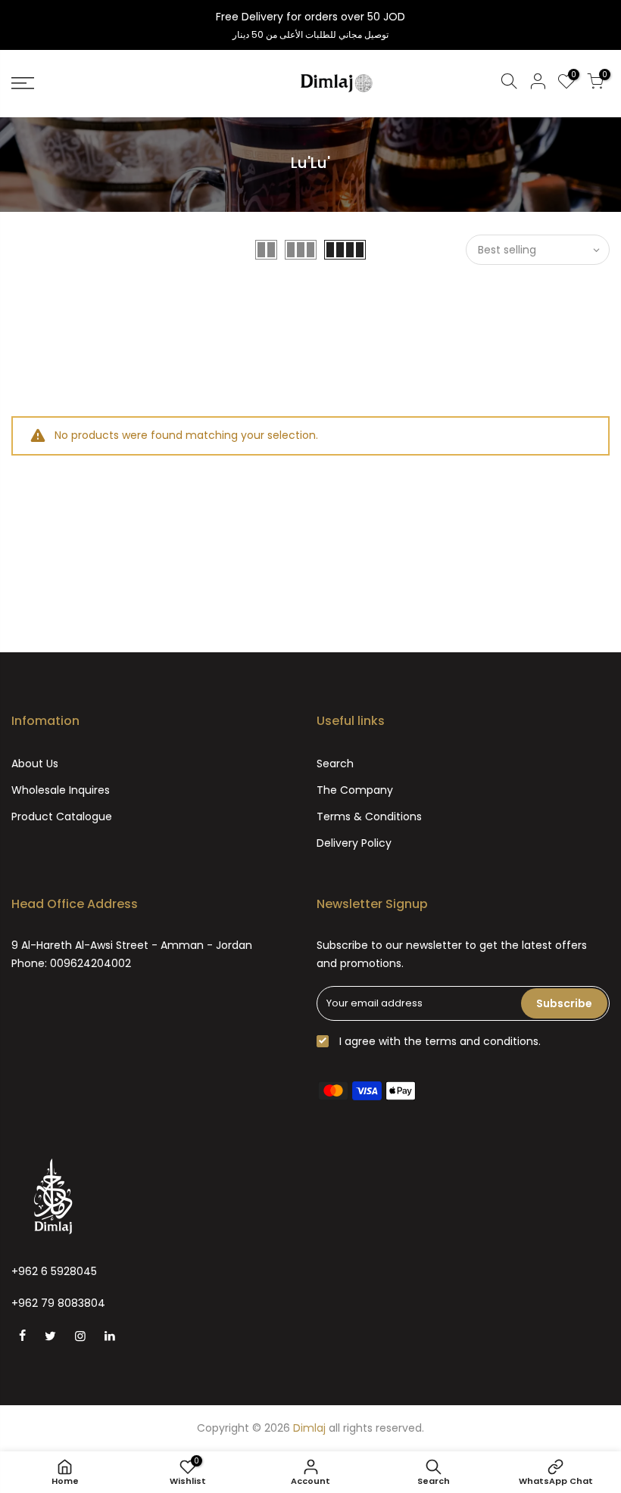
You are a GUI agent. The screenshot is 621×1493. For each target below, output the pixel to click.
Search (335, 763)
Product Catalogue (61, 816)
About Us (34, 763)
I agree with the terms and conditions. (438, 1041)
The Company (355, 790)
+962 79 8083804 (58, 1303)
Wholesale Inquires (60, 790)
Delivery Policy (354, 843)
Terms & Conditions (369, 816)
